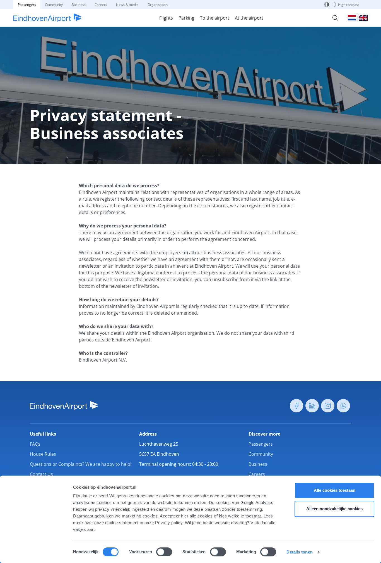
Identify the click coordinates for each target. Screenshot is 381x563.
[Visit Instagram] (327, 405)
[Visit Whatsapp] (343, 405)
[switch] (164, 551)
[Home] (47, 17)
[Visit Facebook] (296, 405)
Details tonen (299, 552)
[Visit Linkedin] (312, 405)
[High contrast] (327, 4)
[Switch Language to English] (363, 18)
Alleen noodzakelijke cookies (334, 508)
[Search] (335, 18)
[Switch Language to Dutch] (352, 18)
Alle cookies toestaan (334, 490)
